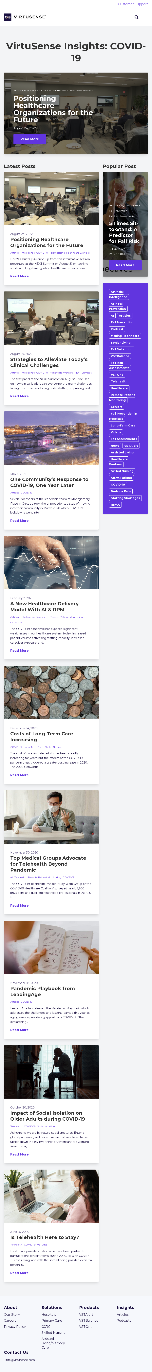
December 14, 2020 (24, 728)
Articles (14, 492)
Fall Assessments (124, 439)
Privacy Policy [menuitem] (15, 1327)
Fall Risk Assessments (121, 216)
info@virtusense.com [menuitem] (20, 1360)
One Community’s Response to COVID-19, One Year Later (49, 482)
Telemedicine (60, 90)
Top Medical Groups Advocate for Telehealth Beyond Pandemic (48, 864)
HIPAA (115, 505)
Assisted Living (122, 452)
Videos (116, 432)
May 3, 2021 (18, 474)
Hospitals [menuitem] (49, 1314)
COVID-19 (45, 90)
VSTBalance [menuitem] (88, 1320)
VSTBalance (133, 205)
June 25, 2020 (19, 1232)
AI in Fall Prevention (117, 306)
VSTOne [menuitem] (85, 1327)
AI (11, 877)
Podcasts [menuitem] (124, 1320)
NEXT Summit (83, 372)
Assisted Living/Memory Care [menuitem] (53, 1343)
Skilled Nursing (54, 746)
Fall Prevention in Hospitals (123, 416)
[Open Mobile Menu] (145, 17)
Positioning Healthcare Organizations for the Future (46, 242)
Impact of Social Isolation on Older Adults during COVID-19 (47, 1116)
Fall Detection (121, 349)
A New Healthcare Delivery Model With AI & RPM (44, 606)
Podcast (117, 329)
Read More (30, 139)
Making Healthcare (125, 336)
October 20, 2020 (22, 1107)
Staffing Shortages (125, 498)
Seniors (116, 407)
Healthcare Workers (81, 90)
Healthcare (119, 388)
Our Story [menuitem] (12, 1314)
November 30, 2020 (24, 852)
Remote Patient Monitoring (66, 616)
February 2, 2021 (21, 598)
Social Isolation (46, 1126)
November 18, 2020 (24, 983)
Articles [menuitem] (122, 1314)
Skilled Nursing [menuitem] (54, 1333)
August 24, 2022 (24, 128)
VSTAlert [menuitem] (86, 1314)
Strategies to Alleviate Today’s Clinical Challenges (48, 362)
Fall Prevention (118, 210)
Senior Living (117, 205)
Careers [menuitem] (10, 1320)
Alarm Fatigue (121, 478)
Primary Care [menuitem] (52, 1320)
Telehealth (42, 616)
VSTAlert (131, 445)
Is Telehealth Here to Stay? (44, 1237)
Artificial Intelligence (25, 90)
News (115, 445)
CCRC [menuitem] (46, 1327)
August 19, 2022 (21, 354)
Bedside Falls (121, 491)
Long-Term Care (33, 746)
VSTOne (42, 1244)
